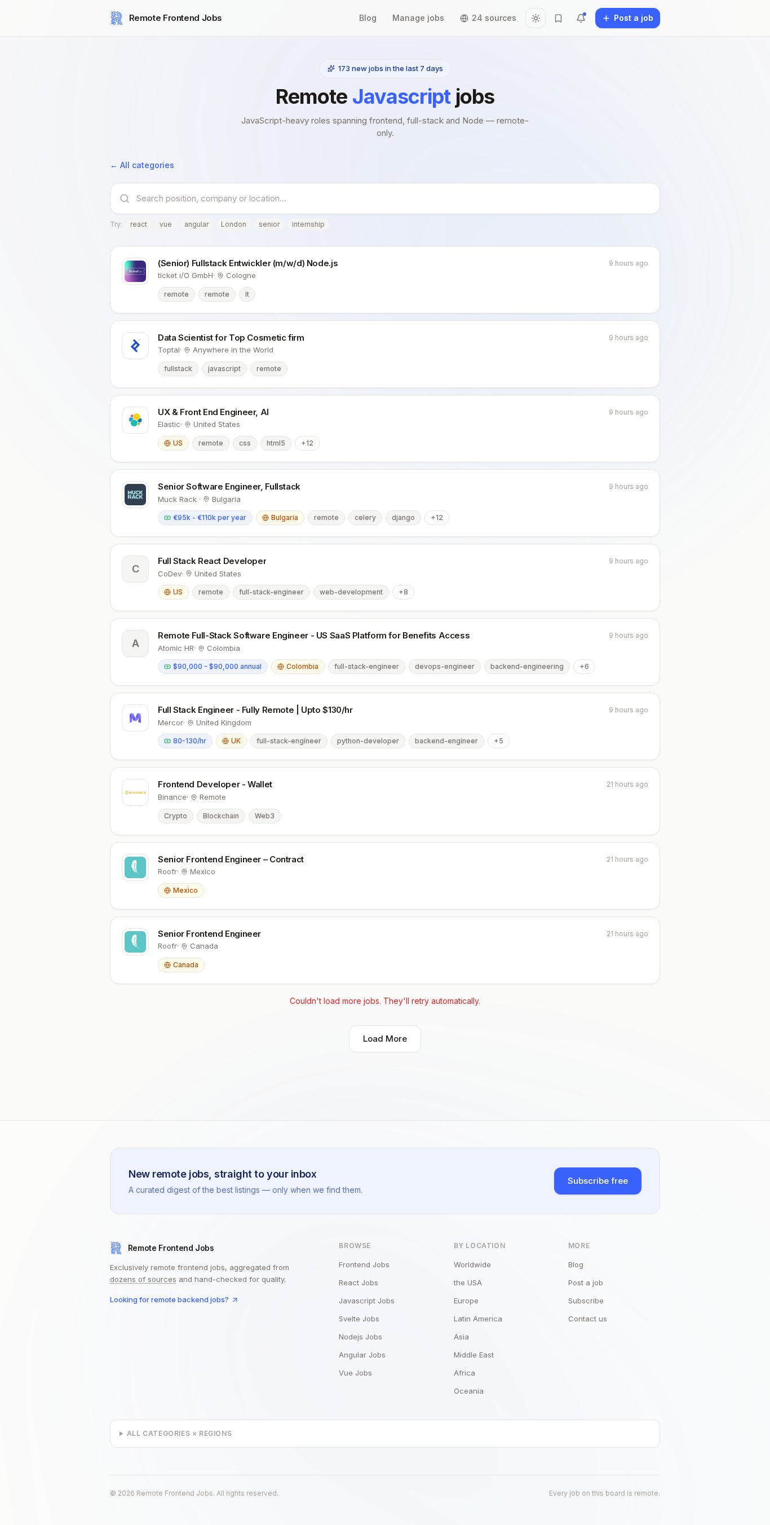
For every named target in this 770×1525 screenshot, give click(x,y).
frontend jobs (364, 1264)
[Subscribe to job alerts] (580, 18)
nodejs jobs (360, 1336)
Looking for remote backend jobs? (169, 1299)
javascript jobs (367, 1300)
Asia (461, 1336)
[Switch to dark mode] (535, 18)
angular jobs (362, 1354)
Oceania (469, 1390)
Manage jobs (418, 18)
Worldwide (472, 1264)
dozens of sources (143, 1279)
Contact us (587, 1318)
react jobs (358, 1282)
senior (269, 224)
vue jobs (355, 1372)
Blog (368, 18)
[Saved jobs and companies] (558, 18)
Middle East (474, 1354)
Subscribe (586, 1300)
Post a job (585, 1282)
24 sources (494, 18)
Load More (385, 1038)
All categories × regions (179, 1433)
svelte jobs (359, 1318)
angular (196, 224)
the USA (468, 1282)
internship (308, 224)
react (138, 224)
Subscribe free (598, 1180)
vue (166, 224)
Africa (464, 1372)
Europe (466, 1300)
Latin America (478, 1318)
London (233, 224)
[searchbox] (393, 198)
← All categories (142, 165)
